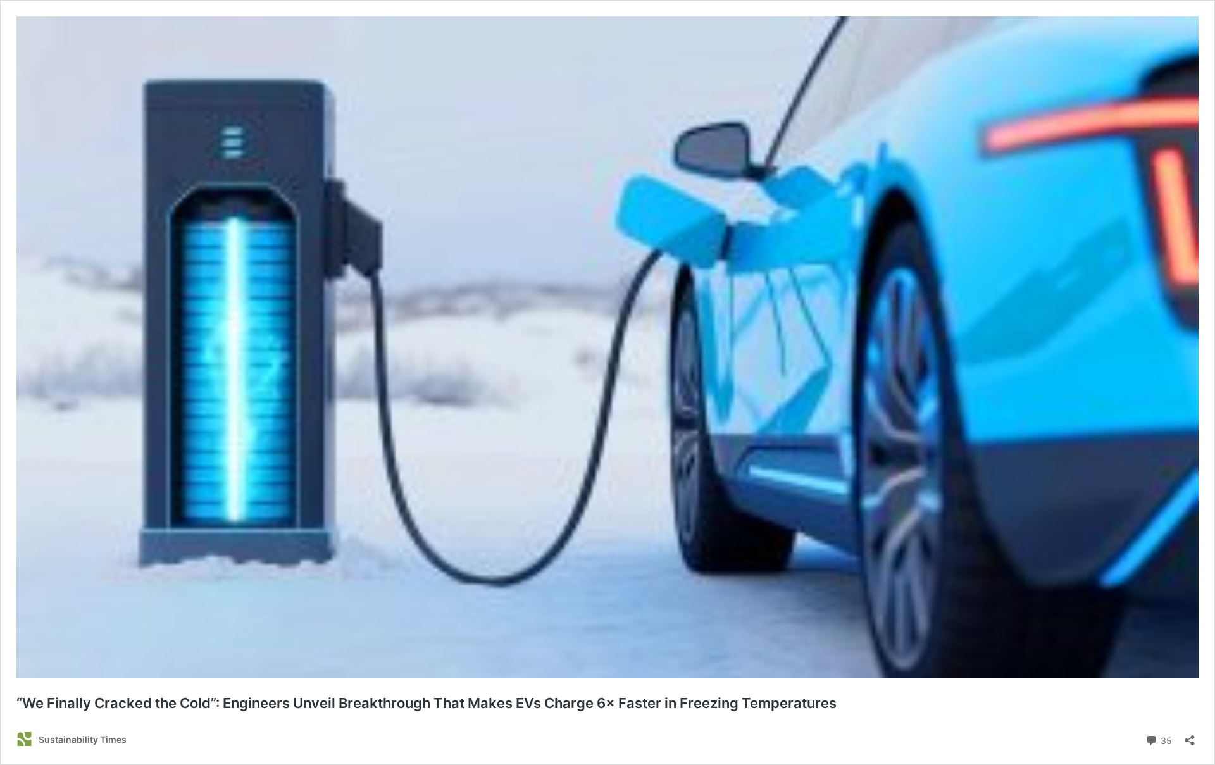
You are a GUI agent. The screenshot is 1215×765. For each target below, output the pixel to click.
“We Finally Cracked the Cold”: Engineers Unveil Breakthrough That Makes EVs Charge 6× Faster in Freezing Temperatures (426, 703)
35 (1165, 739)
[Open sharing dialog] (1190, 736)
